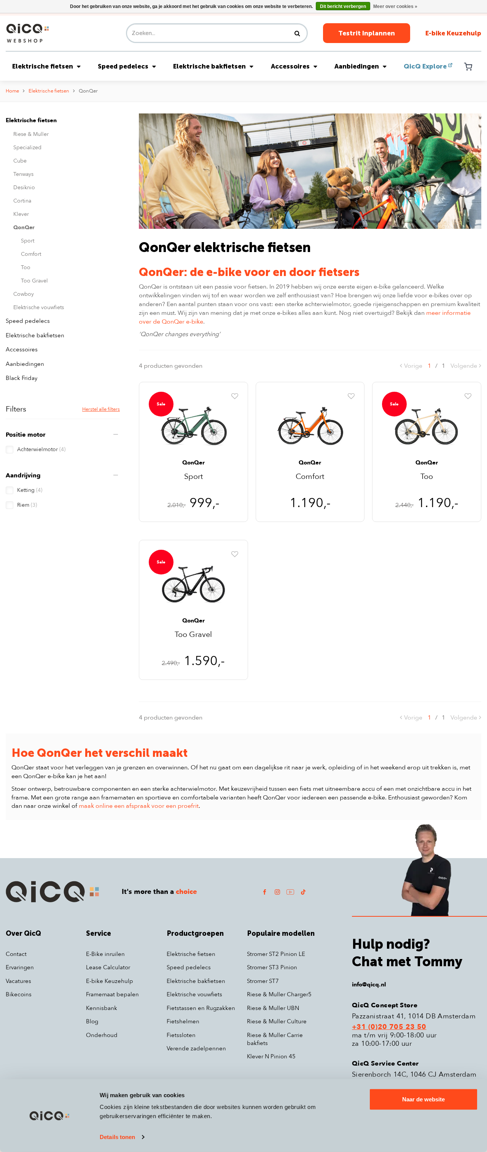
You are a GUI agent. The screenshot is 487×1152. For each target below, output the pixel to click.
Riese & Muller (31, 134)
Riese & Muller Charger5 (279, 994)
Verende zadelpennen (196, 1048)
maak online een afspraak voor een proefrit (139, 806)
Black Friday (21, 378)
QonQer (88, 91)
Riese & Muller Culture (277, 1021)
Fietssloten (181, 1035)
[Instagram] (277, 891)
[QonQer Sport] (193, 425)
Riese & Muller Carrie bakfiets (275, 1039)
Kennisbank (101, 1008)
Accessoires (290, 66)
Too (25, 267)
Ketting (29, 490)
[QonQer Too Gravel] (193, 583)
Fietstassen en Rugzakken (201, 1008)
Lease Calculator (108, 967)
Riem (27, 505)
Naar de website (423, 1099)
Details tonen (117, 1137)
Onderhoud (102, 1035)
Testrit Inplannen (366, 33)
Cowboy (23, 294)
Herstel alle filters (101, 409)
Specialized (27, 147)
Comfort (31, 254)
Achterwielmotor (41, 449)
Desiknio (24, 187)
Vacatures (18, 981)
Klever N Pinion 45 (271, 1056)
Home (12, 91)
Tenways (23, 174)
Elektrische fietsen (42, 66)
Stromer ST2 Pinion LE (276, 954)
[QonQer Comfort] (310, 425)
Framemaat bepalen (112, 994)
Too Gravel (34, 280)
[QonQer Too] (426, 425)
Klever (21, 214)
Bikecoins (19, 994)
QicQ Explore (425, 66)
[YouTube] (290, 891)
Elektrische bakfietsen (209, 66)
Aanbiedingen (356, 66)
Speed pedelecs (123, 66)
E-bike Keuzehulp (453, 33)
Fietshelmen (183, 1021)
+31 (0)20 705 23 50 (389, 1027)
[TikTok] (303, 891)
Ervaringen (20, 967)
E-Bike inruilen (105, 954)
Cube (20, 160)
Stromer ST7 (263, 981)
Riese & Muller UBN (273, 1008)
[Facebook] (264, 891)
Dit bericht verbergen (343, 6)
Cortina (22, 200)
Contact (16, 954)
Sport (27, 240)
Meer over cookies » (395, 6)
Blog (92, 1021)
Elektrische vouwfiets (38, 307)
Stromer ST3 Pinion (272, 967)
